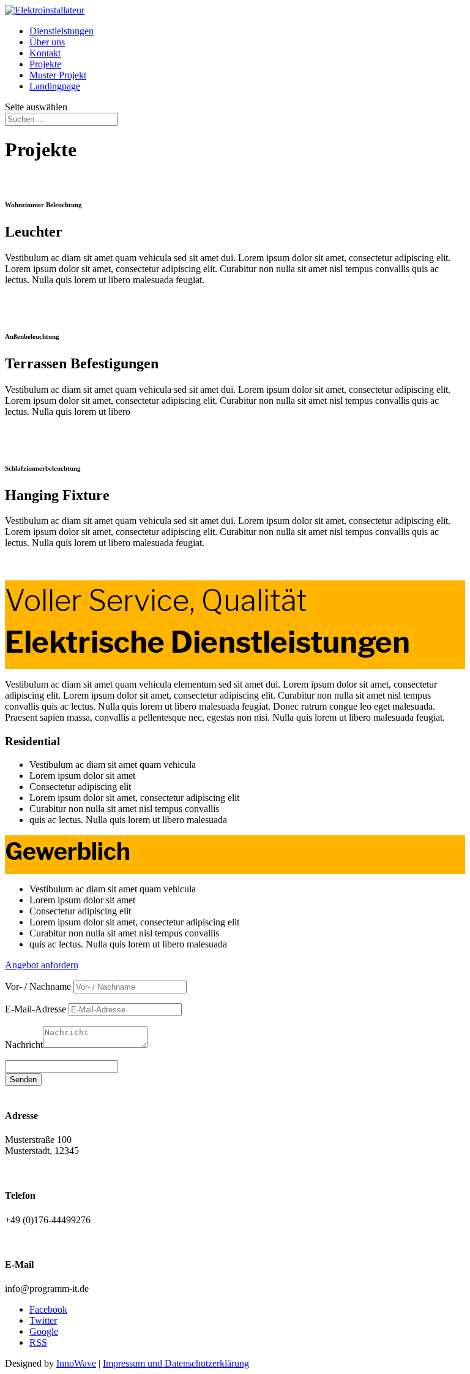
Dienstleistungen (61, 31)
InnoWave (76, 1363)
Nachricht (24, 1044)
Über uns (47, 42)
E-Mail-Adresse (35, 1009)
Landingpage (54, 86)
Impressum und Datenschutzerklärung (176, 1363)
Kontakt (45, 53)
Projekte (45, 64)
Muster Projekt (57, 75)
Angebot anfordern (41, 965)
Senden (23, 1079)
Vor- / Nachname (38, 986)
